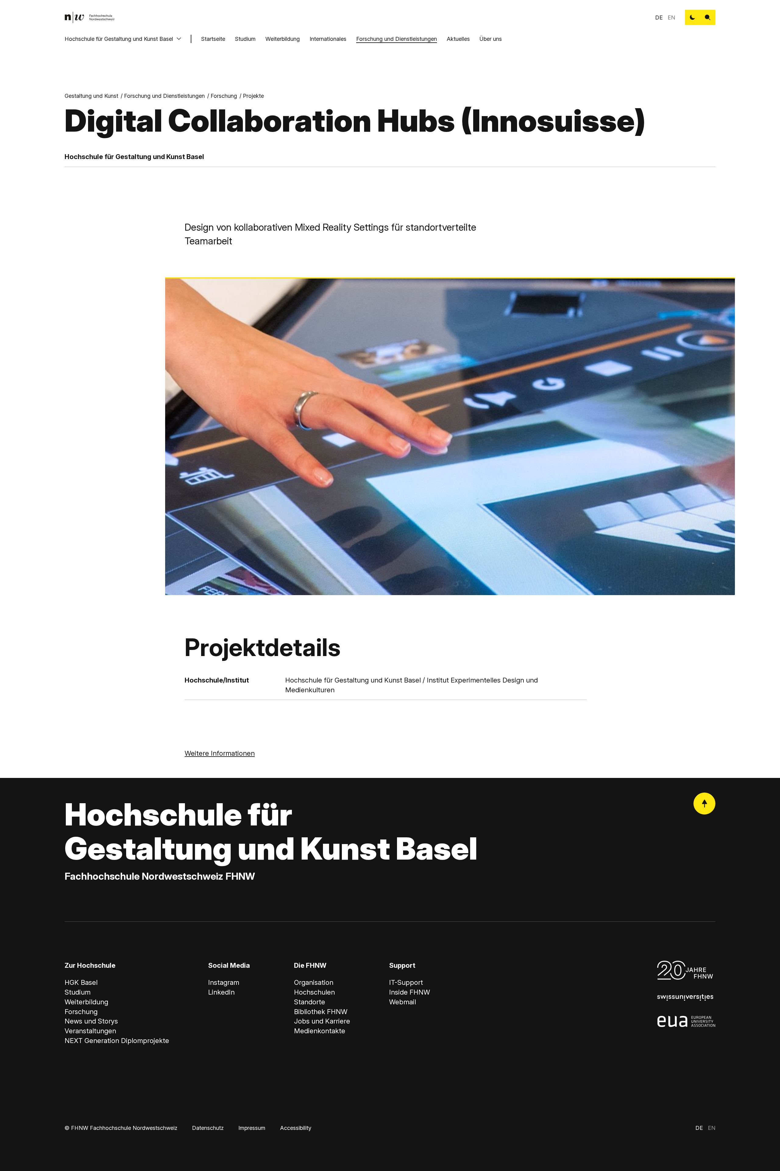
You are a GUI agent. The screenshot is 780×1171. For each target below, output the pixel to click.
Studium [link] (77, 992)
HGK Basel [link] (81, 982)
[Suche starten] (707, 17)
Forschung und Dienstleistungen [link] (164, 96)
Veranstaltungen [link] (90, 1031)
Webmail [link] (402, 1002)
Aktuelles (458, 39)
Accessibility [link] (295, 1128)
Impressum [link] (251, 1128)
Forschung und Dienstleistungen (396, 39)
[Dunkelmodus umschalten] (692, 17)
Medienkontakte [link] (319, 1031)
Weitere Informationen (220, 753)
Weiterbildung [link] (86, 1002)
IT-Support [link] (406, 982)
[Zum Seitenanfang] (704, 803)
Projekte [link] (253, 96)
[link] (90, 17)
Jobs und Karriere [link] (322, 1021)
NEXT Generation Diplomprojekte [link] (117, 1041)
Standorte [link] (309, 1002)
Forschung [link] (224, 96)
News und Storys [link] (91, 1021)
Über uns (491, 39)
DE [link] (659, 17)
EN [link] (671, 17)
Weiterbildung (282, 39)
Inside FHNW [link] (409, 992)
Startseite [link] (213, 39)
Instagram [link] (223, 982)
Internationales (328, 39)
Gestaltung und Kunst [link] (91, 96)
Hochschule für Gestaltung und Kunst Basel (119, 39)
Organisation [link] (313, 982)
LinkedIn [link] (221, 992)
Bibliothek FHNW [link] (320, 1012)
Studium (245, 39)
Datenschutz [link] (208, 1128)
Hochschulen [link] (314, 992)
